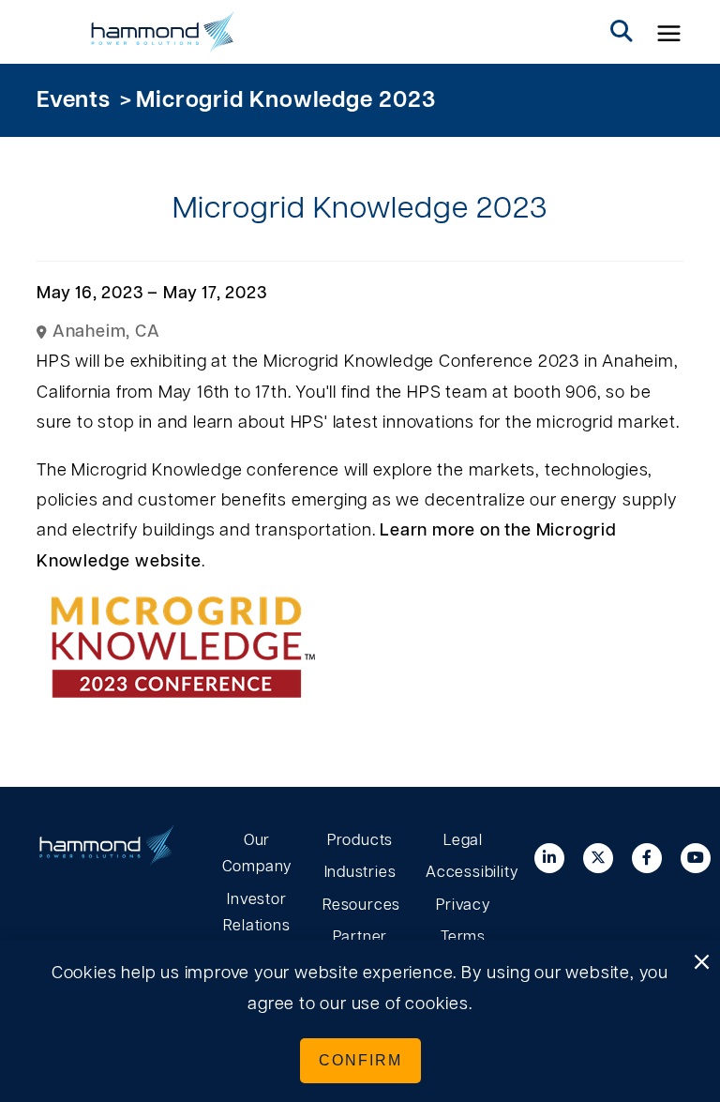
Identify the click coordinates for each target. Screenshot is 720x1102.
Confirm (360, 1060)
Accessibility (463, 872)
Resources (360, 905)
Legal (463, 840)
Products (360, 840)
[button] (669, 32)
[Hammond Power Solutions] (163, 32)
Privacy (463, 905)
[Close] (701, 963)
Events (74, 100)
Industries (360, 872)
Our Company (257, 854)
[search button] (621, 32)
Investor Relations (256, 913)
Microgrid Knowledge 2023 (285, 100)
